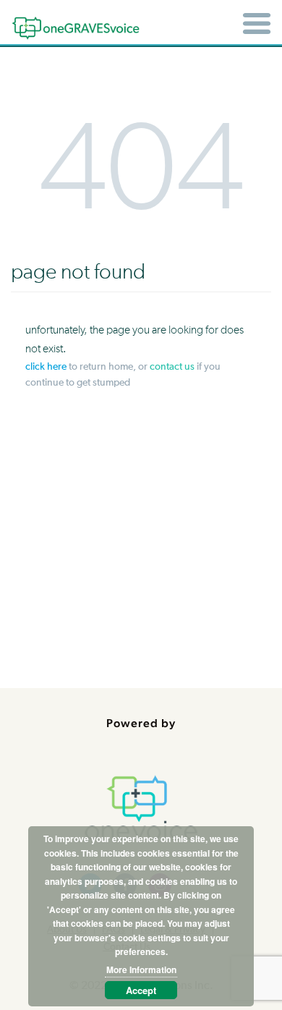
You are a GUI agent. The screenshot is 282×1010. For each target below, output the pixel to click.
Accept (141, 990)
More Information (141, 969)
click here (46, 367)
